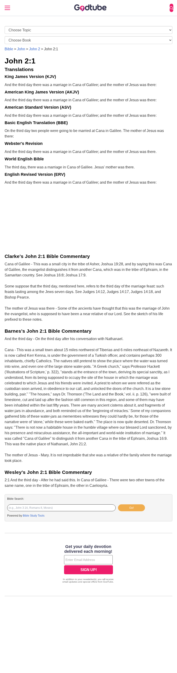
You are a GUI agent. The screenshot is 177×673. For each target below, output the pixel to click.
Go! (131, 507)
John (21, 49)
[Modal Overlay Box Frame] (88, 564)
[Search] (171, 8)
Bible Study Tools (33, 515)
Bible (9, 49)
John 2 (34, 49)
